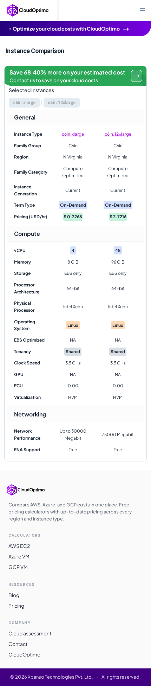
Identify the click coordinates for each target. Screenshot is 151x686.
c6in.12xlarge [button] (62, 102)
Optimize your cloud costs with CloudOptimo (66, 28)
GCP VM (18, 567)
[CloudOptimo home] (33, 490)
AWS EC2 (19, 546)
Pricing (16, 605)
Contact (17, 644)
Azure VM (18, 556)
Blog (13, 595)
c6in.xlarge (73, 134)
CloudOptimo (24, 654)
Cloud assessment (29, 633)
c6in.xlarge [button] (24, 102)
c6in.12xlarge (118, 134)
